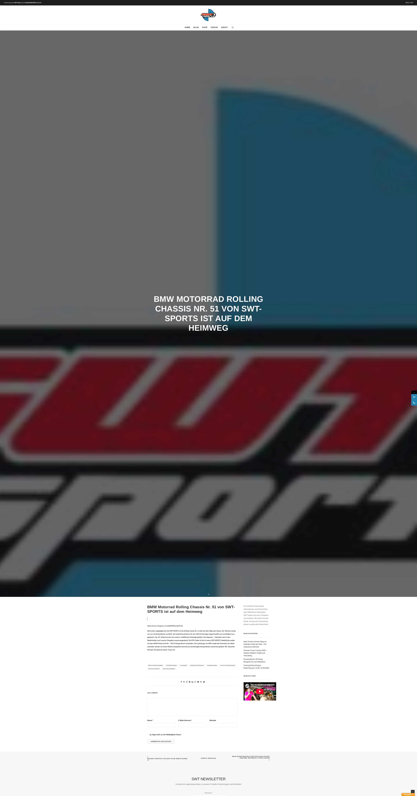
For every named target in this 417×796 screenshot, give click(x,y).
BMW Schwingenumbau (155, 665)
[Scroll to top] (413, 792)
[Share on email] (203, 682)
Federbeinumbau (171, 665)
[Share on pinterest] (189, 682)
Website (212, 720)
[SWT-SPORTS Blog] (208, 14)
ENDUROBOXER (31, 2)
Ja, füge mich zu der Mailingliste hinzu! (165, 735)
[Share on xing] (201, 682)
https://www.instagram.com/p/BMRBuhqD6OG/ (165, 626)
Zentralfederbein (169, 668)
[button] (233, 27)
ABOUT (224, 27)
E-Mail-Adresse (185, 720)
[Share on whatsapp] (195, 682)
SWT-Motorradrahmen (227, 665)
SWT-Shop (17, 2)
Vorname (208, 793)
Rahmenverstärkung (197, 665)
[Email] (414, 397)
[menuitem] (409, 2)
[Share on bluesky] (198, 682)
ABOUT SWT (409, 2)
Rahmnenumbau (212, 665)
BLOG (196, 27)
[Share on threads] (186, 682)
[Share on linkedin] (192, 682)
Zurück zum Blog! (208, 758)
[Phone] (414, 403)
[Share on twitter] (184, 682)
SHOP (204, 27)
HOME (187, 27)
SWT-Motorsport (154, 668)
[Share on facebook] (181, 682)
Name (150, 720)
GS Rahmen (183, 665)
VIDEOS (214, 27)
